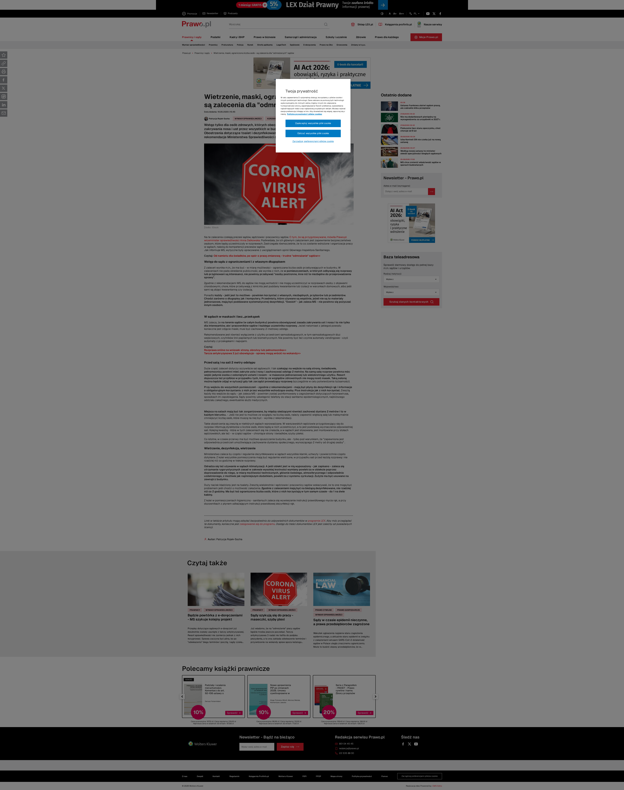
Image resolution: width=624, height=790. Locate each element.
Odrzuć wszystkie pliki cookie (313, 133)
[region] (313, 115)
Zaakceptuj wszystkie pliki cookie (313, 123)
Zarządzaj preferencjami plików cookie (313, 141)
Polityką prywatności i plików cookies (304, 114)
